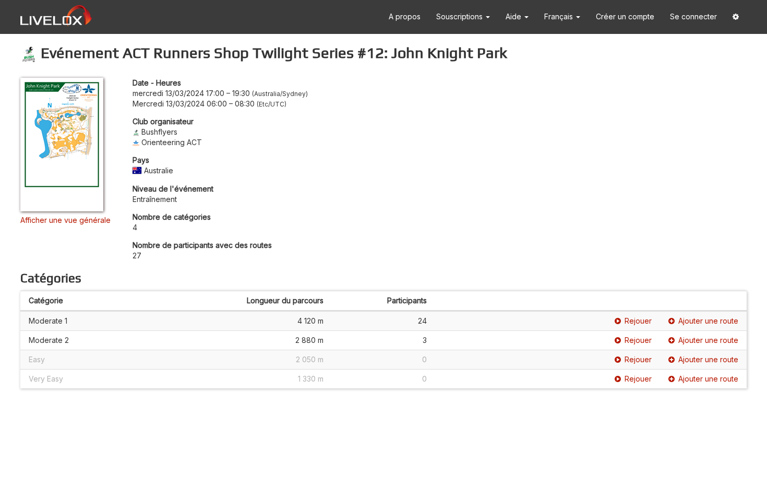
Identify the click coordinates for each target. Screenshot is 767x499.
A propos (405, 16)
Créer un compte (625, 16)
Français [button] (559, 16)
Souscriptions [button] (460, 16)
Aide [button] (514, 16)
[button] (736, 17)
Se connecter (693, 16)
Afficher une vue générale (65, 220)
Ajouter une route (708, 320)
